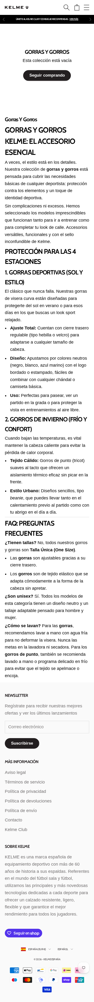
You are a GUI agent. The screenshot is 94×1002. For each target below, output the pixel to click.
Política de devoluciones (28, 801)
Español (63, 949)
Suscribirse (22, 743)
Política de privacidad (25, 791)
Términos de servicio (25, 782)
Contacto (13, 820)
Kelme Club (16, 829)
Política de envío (21, 810)
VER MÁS (73, 19)
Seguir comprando (47, 75)
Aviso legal (15, 772)
